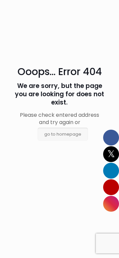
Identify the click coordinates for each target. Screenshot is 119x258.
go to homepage (62, 134)
